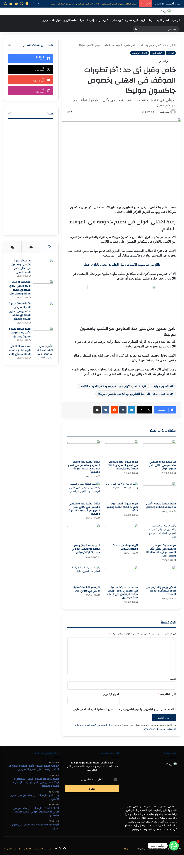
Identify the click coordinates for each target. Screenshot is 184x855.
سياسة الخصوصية (42, 848)
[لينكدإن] (131, 409)
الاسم (172, 678)
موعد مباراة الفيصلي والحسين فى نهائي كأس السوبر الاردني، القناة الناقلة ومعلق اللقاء (161, 550)
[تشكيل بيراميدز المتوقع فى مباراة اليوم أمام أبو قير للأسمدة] (159, 575)
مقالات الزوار (71, 20)
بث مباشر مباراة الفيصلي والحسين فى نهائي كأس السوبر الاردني (162, 465)
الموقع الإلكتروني (111, 694)
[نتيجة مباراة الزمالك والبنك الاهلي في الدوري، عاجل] (83, 575)
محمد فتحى (164, 112)
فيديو (45, 20)
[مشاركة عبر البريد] (97, 409)
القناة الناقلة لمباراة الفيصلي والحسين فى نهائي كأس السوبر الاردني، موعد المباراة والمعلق (84, 508)
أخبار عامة (55, 20)
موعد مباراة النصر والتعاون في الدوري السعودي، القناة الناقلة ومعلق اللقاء (123, 465)
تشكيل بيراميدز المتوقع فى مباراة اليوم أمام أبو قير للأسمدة (161, 591)
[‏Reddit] (114, 409)
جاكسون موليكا (162, 386)
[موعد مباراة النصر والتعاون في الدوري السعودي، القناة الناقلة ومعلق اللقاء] (121, 449)
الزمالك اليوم (147, 20)
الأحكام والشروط (22, 848)
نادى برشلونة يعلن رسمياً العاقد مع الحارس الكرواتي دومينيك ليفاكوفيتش (86, 549)
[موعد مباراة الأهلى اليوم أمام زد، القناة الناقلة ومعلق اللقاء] (121, 491)
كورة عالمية (116, 20)
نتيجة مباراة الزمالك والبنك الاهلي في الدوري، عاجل (86, 589)
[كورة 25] (165, 11)
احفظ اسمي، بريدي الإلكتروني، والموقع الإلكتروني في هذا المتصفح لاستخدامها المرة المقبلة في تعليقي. (122, 709)
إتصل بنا (8, 848)
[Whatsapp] (174, 846)
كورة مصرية (131, 20)
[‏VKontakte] (105, 409)
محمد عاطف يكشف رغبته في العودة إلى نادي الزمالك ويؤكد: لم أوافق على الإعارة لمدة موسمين (122, 592)
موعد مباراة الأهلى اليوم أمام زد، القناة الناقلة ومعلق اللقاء (122, 507)
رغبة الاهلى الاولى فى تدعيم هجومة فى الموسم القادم (112, 386)
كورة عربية (102, 20)
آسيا (82, 20)
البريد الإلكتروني (167, 694)
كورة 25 (127, 848)
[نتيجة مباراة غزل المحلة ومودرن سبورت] (121, 533)
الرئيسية (175, 20)
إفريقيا (90, 20)
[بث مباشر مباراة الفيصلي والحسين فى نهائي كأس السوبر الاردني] (159, 449)
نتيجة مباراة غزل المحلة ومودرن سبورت (125, 547)
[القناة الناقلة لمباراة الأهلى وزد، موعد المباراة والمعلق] (159, 491)
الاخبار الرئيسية (139, 53)
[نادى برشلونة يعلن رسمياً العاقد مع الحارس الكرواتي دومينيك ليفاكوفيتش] (83, 533)
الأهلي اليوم (163, 20)
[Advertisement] (30, 176)
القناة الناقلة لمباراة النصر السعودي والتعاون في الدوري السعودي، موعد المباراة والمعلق (84, 466)
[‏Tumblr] (122, 409)
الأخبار (159, 45)
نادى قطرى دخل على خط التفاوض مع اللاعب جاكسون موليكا (134, 394)
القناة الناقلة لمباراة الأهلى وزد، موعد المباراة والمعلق (110, 3)
